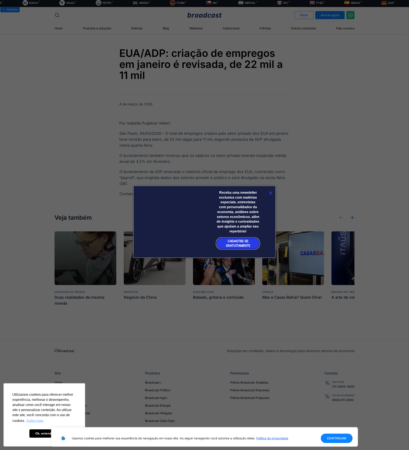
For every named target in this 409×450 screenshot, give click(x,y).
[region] (204, 437)
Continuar (336, 438)
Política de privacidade (272, 438)
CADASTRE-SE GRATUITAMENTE (238, 243)
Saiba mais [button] (34, 421)
